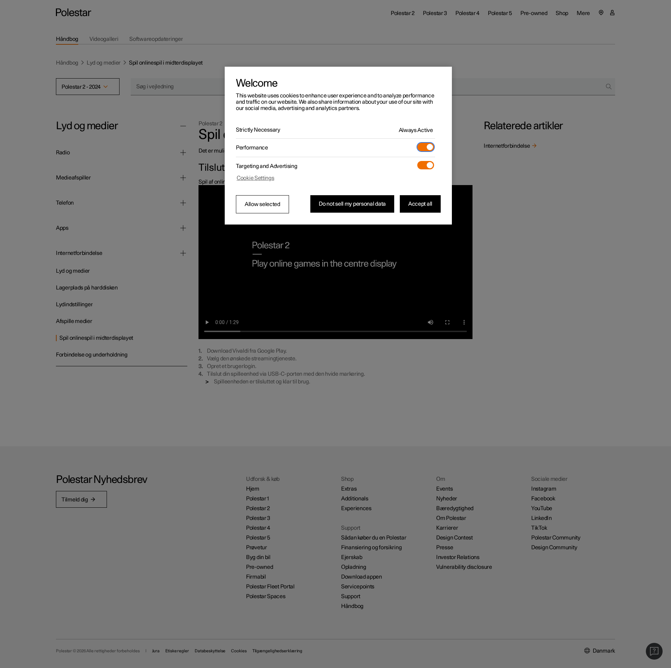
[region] (338, 146)
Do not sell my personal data (352, 204)
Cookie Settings (255, 178)
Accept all (420, 204)
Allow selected (262, 204)
